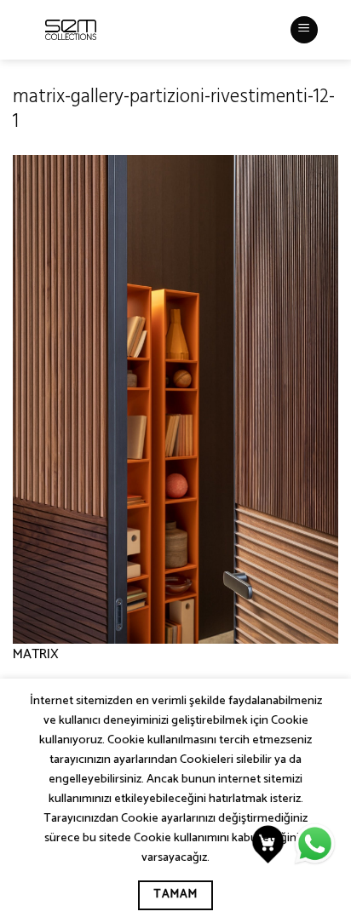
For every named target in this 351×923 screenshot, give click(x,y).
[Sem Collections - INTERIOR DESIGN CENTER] (70, 30)
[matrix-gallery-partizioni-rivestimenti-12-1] (175, 398)
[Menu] (304, 30)
